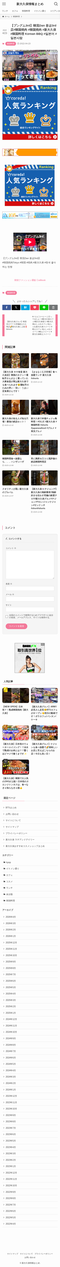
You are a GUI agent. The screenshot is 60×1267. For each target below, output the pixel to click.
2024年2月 (11, 1083)
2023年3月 (11, 1153)
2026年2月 (11, 929)
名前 (9, 584)
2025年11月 (11, 949)
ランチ (9, 888)
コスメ (9, 881)
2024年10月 (11, 1032)
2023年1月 (11, 1166)
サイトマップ (12, 827)
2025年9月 (11, 961)
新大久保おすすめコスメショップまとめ (25, 846)
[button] (6, 307)
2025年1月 (11, 1013)
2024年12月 (11, 1019)
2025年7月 (11, 974)
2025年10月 (11, 955)
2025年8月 (11, 968)
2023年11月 (11, 1102)
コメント (11, 548)
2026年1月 (11, 936)
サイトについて (13, 820)
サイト (9, 605)
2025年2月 (11, 1006)
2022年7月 (11, 1204)
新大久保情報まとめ (30, 3)
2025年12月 (11, 942)
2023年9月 (11, 1115)
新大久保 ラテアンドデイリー (20, 839)
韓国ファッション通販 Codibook (30, 280)
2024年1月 (11, 1089)
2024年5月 (11, 1064)
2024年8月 (11, 1045)
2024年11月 (11, 1025)
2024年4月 (11, 1070)
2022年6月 (11, 1211)
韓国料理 (10, 44)
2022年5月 (11, 1217)
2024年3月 (11, 1076)
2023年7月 (11, 1128)
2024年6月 (11, 1057)
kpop (8, 862)
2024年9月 (11, 1038)
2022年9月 (11, 1192)
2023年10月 (11, 1108)
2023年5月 (11, 1140)
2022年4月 (11, 1224)
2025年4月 (11, 993)
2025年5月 (11, 987)
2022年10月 (11, 1185)
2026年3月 (11, 923)
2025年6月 (11, 981)
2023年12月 (11, 1096)
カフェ (9, 875)
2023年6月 (11, 1134)
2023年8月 (11, 1121)
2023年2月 (11, 1160)
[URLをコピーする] (53, 307)
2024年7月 (11, 1051)
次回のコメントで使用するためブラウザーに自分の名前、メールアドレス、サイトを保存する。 (31, 616)
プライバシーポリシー (16, 833)
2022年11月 (11, 1179)
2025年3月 (11, 1000)
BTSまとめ (11, 807)
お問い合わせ (12, 814)
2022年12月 (11, 1172)
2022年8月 (11, 1198)
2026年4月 (11, 917)
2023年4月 (11, 1147)
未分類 (9, 894)
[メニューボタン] (4, 4)
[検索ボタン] (56, 4)
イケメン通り (12, 868)
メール (10, 594)
